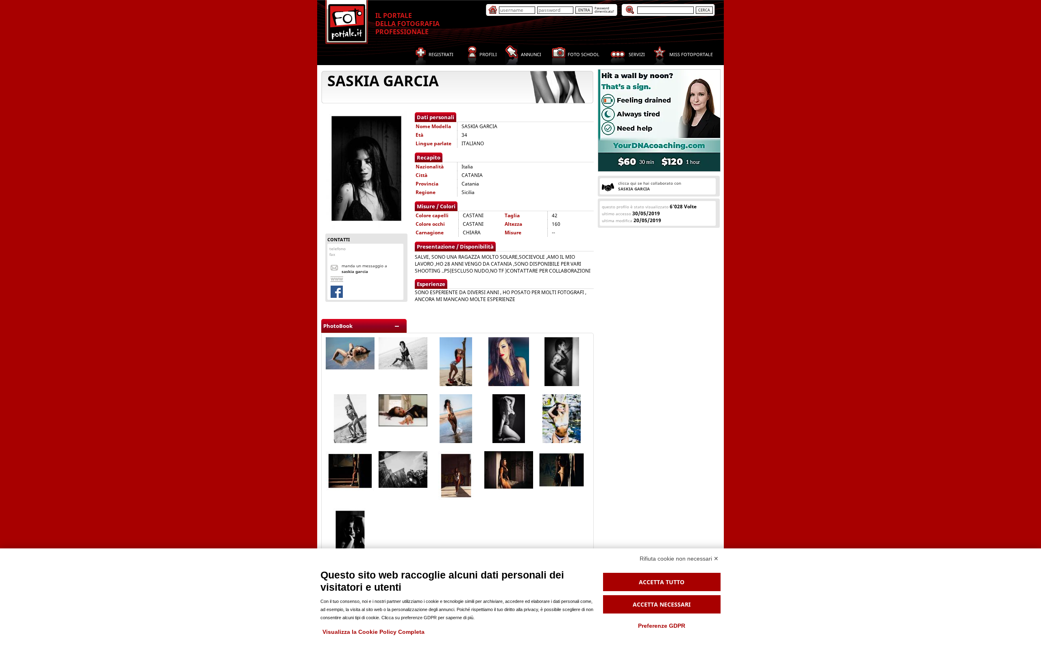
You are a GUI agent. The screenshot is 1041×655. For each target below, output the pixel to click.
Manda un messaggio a (364, 268)
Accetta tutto (661, 582)
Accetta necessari (661, 604)
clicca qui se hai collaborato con (649, 186)
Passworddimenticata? (604, 9)
